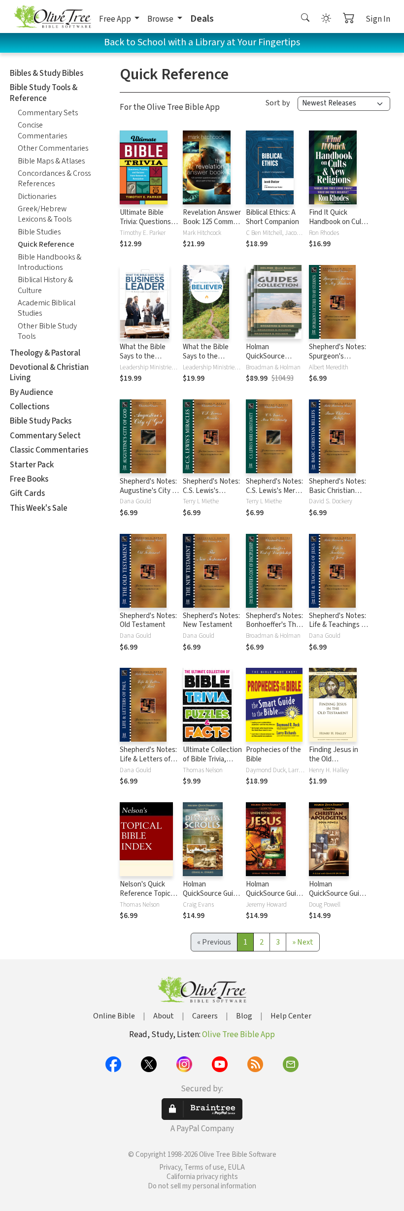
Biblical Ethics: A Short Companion (272, 217)
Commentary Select (45, 436)
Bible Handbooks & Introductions (49, 262)
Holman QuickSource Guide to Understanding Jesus (275, 898)
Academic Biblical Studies (46, 308)
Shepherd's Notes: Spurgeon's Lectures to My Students (337, 361)
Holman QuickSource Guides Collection (273, 356)
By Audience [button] (31, 392)
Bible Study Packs (40, 421)
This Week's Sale (38, 508)
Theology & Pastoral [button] (45, 353)
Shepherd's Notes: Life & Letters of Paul (148, 759)
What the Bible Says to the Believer (206, 356)
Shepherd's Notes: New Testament (211, 620)
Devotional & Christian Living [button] (49, 372)
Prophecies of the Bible (273, 754)
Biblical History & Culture (45, 284)
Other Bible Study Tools (47, 331)
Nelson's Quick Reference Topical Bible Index (147, 893)
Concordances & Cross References (54, 178)
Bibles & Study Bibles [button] (46, 73)
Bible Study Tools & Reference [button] (43, 93)
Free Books (29, 479)
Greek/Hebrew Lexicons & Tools (44, 214)
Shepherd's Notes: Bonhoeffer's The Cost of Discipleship (274, 630)
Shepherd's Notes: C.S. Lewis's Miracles (211, 490)
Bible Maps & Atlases (51, 161)
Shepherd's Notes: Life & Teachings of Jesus (338, 625)
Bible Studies (39, 232)
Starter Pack (32, 465)
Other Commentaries (53, 148)
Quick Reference (46, 244)
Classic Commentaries (49, 450)
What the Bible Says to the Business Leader (145, 356)
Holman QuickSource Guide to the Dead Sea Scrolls (212, 898)
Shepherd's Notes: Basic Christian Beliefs (337, 490)
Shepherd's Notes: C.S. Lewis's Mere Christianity (274, 490)
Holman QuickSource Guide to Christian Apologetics (338, 898)
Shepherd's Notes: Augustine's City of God (149, 490)
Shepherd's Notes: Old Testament (148, 620)
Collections (29, 407)
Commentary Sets (48, 112)
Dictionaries (37, 196)
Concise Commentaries (42, 130)
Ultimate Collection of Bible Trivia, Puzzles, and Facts (212, 759)
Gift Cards (27, 493)
